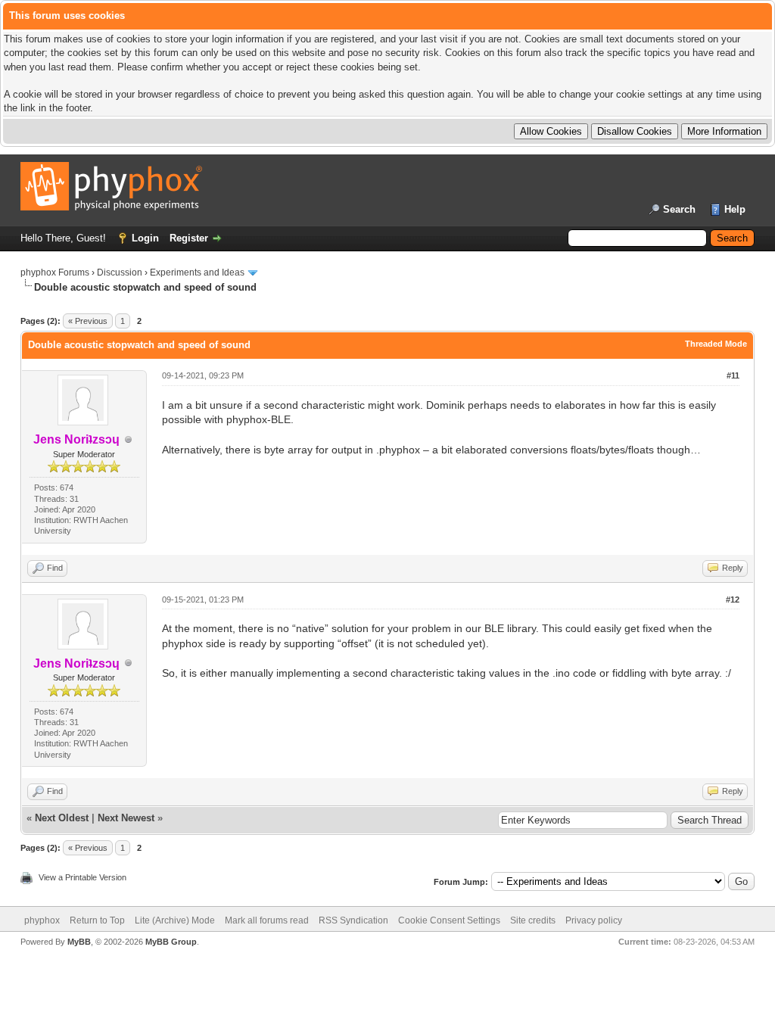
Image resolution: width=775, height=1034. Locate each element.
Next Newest (126, 818)
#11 (733, 375)
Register (189, 238)
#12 (732, 599)
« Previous (87, 320)
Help (734, 209)
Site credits (533, 920)
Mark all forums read (267, 920)
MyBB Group (171, 941)
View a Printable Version (82, 877)
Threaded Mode (716, 343)
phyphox (42, 920)
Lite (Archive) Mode (175, 920)
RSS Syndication (353, 920)
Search (679, 209)
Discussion (119, 272)
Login (145, 238)
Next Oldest (62, 818)
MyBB (79, 941)
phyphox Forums (54, 272)
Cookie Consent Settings (449, 920)
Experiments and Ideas (197, 272)
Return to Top (97, 920)
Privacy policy (593, 920)
